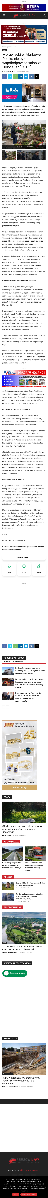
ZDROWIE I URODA (12, 907)
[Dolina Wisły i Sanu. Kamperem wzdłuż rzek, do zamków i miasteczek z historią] (24, 928)
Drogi (4, 860)
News (15, 47)
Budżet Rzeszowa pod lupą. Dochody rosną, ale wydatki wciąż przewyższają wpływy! (30, 671)
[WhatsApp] (15, 76)
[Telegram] (26, 76)
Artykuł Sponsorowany (9, 952)
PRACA (7, 797)
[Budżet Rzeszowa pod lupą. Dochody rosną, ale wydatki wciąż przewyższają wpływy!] (8, 671)
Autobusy (28, 860)
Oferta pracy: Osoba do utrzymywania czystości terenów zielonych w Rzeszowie (22, 829)
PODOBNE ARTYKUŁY (14, 658)
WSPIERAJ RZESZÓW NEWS (17, 963)
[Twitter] (10, 76)
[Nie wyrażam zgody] (45, 1187)
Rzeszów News (10, 71)
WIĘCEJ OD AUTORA (13, 661)
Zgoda (15, 1194)
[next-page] (7, 707)
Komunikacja (11, 842)
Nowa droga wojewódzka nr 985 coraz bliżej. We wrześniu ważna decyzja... (12, 865)
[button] (4, 15)
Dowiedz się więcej (28, 1194)
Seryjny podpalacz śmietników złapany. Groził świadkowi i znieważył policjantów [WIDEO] (31, 896)
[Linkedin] (20, 76)
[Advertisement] (24, 608)
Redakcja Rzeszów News (10, 1087)
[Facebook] (4, 76)
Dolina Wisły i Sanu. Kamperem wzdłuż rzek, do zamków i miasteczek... (23, 948)
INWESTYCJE (10, 1038)
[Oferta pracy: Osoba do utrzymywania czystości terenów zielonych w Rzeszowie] (24, 812)
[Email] (36, 76)
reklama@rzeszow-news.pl (30, 1170)
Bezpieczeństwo (7, 1074)
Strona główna (7, 47)
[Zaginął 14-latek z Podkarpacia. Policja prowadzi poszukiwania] (8, 886)
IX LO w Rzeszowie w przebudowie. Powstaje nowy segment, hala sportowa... (21, 1080)
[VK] (31, 76)
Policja (8, 877)
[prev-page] (3, 707)
